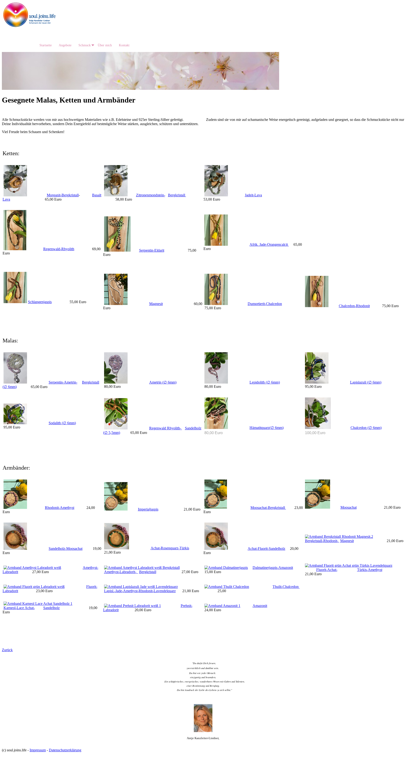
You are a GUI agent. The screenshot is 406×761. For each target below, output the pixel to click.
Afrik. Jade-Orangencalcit (269, 244)
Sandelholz (51, 608)
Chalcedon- (347, 306)
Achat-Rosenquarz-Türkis (170, 548)
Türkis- (362, 570)
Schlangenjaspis (40, 302)
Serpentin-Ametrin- (63, 382)
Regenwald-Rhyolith (58, 249)
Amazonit (260, 606)
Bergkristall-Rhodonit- (322, 541)
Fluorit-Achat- (326, 570)
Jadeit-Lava (253, 195)
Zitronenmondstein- (150, 195)
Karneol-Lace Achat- (19, 608)
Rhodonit (363, 306)
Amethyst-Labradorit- (120, 572)
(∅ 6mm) (374, 382)
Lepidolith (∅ (260, 382)
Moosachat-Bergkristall (268, 508)
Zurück (7, 650)
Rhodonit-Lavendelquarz (157, 591)
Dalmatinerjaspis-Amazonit (273, 568)
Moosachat (348, 507)
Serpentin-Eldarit (151, 250)
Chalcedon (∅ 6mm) (366, 428)
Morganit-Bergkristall (63, 195)
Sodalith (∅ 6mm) (62, 423)
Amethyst (375, 570)
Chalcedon (274, 304)
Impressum (38, 750)
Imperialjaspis (148, 509)
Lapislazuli (358, 382)
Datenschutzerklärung (65, 750)
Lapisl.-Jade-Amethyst (120, 591)
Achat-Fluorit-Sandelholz (266, 549)
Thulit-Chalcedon (286, 587)
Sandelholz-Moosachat (65, 549)
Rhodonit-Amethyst (59, 508)
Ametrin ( (156, 382)
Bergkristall (177, 195)
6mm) (12, 387)
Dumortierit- (257, 304)
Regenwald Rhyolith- (165, 428)
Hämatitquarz (259, 428)
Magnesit (156, 304)
